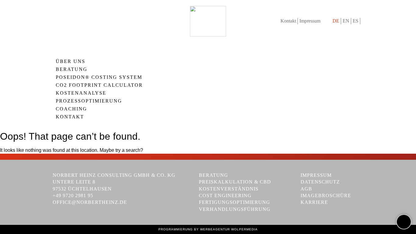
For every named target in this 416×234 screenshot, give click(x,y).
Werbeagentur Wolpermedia (229, 229)
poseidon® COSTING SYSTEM (99, 77)
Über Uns (70, 61)
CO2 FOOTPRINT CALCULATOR (99, 85)
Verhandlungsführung (234, 209)
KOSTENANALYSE (81, 93)
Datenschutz (320, 181)
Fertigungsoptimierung (234, 202)
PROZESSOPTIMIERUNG (89, 101)
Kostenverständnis (229, 188)
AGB (306, 188)
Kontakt (288, 20)
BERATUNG (71, 69)
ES (355, 20)
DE (336, 20)
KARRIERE (314, 202)
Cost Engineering (225, 195)
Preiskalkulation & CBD (235, 181)
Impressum (309, 20)
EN (346, 20)
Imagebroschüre (326, 195)
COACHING (71, 109)
